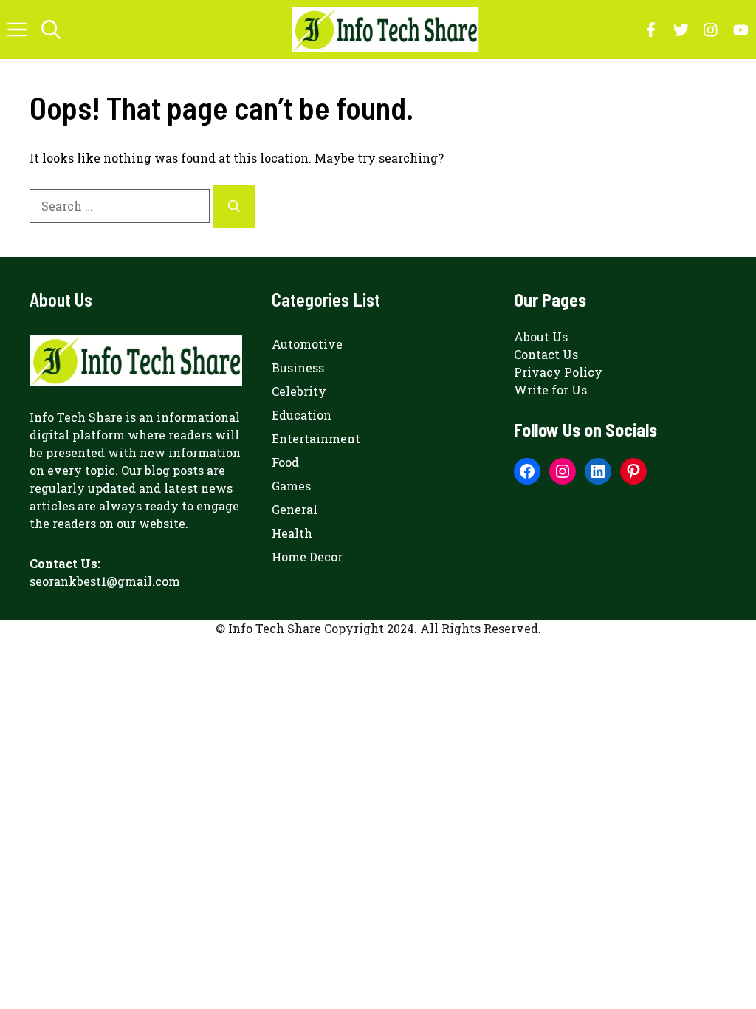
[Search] (234, 206)
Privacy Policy (558, 372)
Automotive (307, 344)
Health (292, 533)
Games (291, 485)
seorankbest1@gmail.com (105, 581)
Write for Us (550, 389)
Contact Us (546, 354)
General (294, 509)
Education (301, 415)
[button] (51, 29)
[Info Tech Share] (385, 29)
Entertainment (316, 438)
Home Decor (307, 556)
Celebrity (299, 391)
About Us (541, 336)
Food (285, 462)
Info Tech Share (76, 417)
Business (298, 367)
